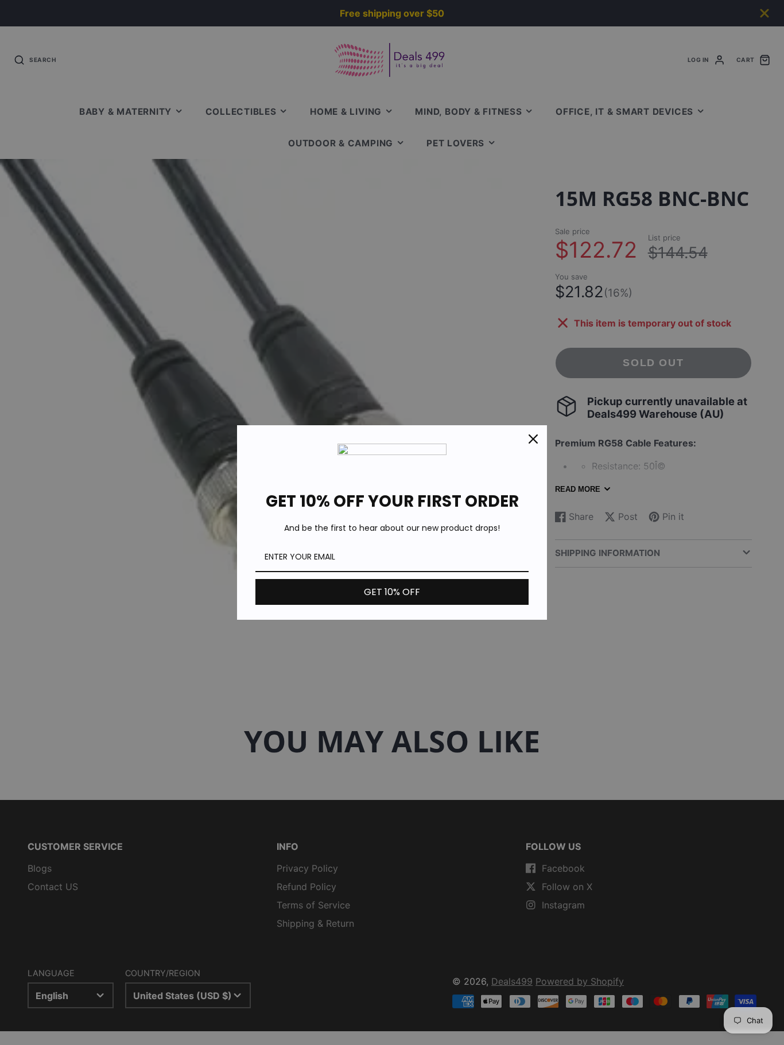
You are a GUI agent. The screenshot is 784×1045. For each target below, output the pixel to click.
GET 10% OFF (392, 592)
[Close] (533, 439)
